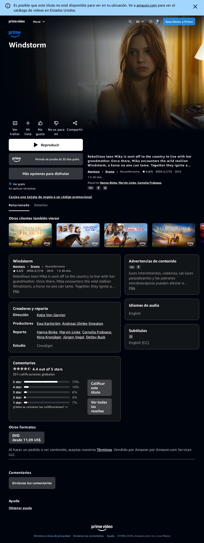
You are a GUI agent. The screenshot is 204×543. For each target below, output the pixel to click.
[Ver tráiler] (15, 123)
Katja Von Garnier (51, 315)
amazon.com (146, 5)
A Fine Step (125, 235)
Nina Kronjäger (49, 337)
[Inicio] (17, 21)
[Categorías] (150, 21)
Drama (109, 171)
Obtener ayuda (20, 508)
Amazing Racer (78, 235)
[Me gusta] (40, 123)
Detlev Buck (95, 337)
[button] (46, 145)
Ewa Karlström (48, 323)
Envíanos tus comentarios (88, 535)
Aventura (94, 171)
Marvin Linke (127, 182)
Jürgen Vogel (73, 337)
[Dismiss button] (195, 6)
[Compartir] (75, 123)
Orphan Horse (30, 235)
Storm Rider (173, 235)
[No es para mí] (56, 123)
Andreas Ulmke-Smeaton (82, 323)
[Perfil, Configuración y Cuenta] (157, 21)
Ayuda (110, 535)
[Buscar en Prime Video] (130, 21)
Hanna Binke (108, 182)
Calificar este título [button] (98, 387)
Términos (104, 449)
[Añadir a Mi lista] (28, 123)
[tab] (19, 205)
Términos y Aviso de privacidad (52, 535)
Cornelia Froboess (149, 182)
